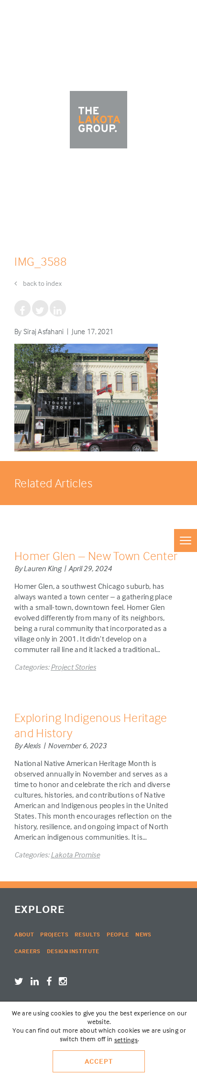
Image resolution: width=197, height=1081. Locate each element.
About (24, 934)
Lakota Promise (75, 854)
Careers (27, 951)
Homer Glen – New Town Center (95, 555)
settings (126, 1040)
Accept (99, 1061)
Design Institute (73, 951)
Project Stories (73, 667)
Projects (54, 934)
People (118, 934)
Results (87, 934)
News (143, 934)
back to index (42, 283)
